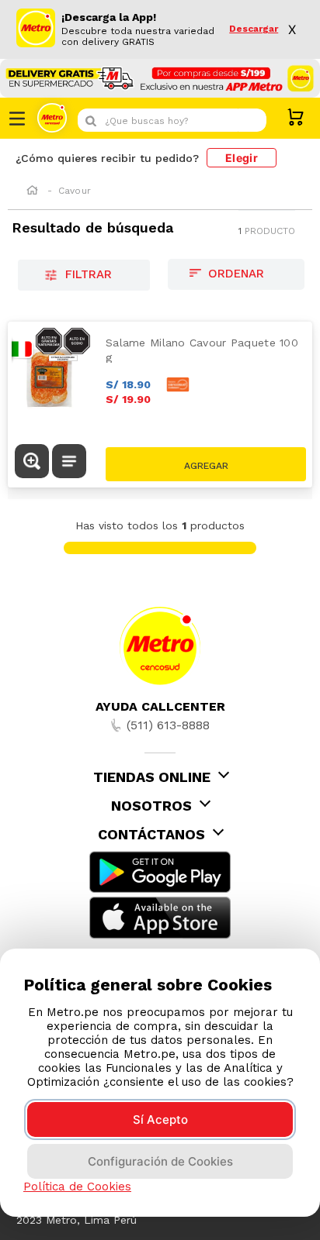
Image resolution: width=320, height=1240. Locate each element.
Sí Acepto (160, 1119)
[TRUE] (206, 464)
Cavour (74, 190)
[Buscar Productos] (251, 120)
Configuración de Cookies (160, 1161)
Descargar (253, 29)
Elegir (241, 157)
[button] (32, 462)
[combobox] (172, 120)
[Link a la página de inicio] (32, 191)
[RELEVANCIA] (236, 274)
